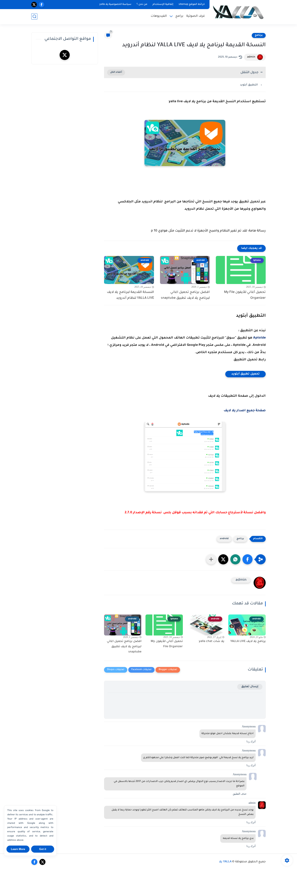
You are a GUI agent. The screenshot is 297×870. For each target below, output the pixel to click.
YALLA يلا (225, 862)
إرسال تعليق (249, 686)
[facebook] (41, 4)
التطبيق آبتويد (249, 84)
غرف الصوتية (195, 16)
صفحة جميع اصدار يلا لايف (245, 410)
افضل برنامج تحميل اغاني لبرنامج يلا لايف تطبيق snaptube (185, 295)
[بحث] (34, 16)
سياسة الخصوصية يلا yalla (115, 4)
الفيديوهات (159, 16)
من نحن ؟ (142, 4)
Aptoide (259, 338)
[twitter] (34, 4)
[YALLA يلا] (238, 12)
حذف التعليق (239, 793)
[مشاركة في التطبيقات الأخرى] (211, 559)
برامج (179, 16)
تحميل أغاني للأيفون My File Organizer (245, 295)
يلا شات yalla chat (211, 641)
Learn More (18, 849)
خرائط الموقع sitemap (192, 4)
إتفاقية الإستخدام (163, 4)
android (224, 539)
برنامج (259, 35)
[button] (247, 559)
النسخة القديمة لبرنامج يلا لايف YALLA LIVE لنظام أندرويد (130, 295)
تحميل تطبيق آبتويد (245, 374)
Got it (42, 849)
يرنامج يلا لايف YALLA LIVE (248, 641)
